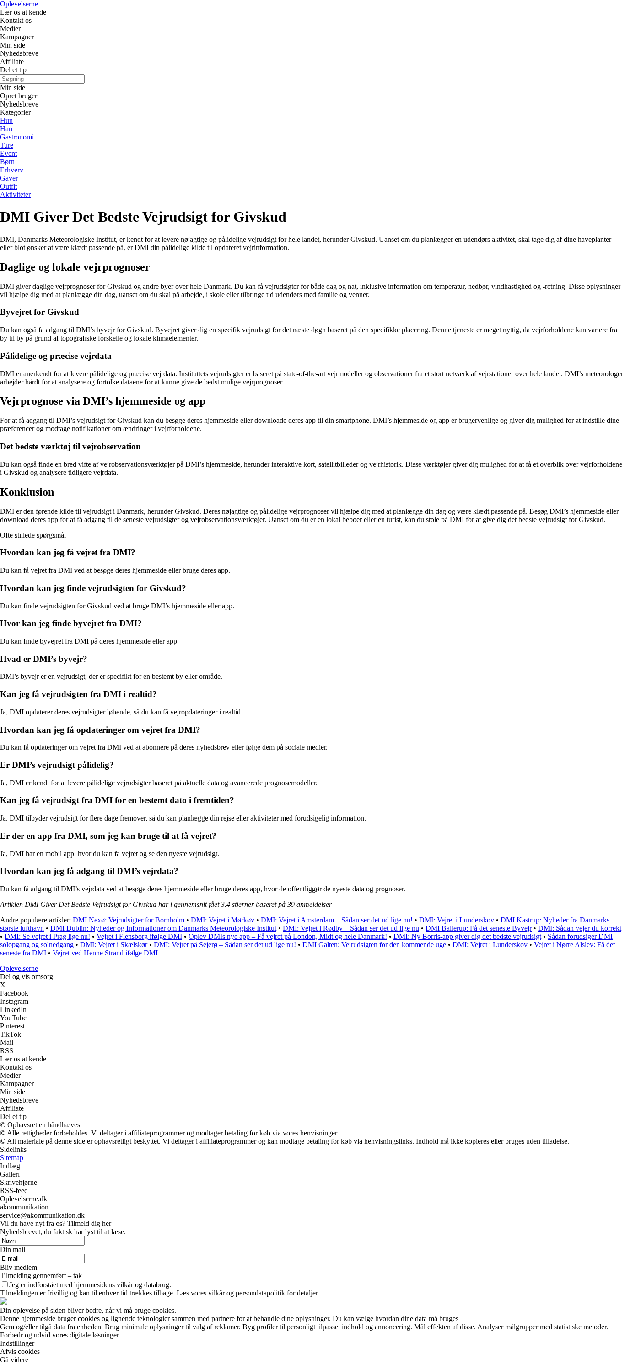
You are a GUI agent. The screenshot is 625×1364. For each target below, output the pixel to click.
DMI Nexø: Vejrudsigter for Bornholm (128, 920)
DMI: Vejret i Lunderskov (456, 920)
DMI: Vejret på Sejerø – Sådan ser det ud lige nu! (225, 944)
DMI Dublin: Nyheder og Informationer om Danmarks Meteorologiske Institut (163, 928)
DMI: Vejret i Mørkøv (222, 920)
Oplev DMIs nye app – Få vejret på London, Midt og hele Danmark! (288, 936)
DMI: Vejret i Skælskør (113, 944)
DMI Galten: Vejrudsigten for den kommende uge (374, 944)
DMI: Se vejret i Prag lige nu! (47, 936)
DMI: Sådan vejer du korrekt (579, 928)
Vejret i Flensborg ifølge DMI (139, 936)
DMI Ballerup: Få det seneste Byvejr (479, 928)
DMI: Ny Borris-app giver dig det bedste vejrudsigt (467, 936)
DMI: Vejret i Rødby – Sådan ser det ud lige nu (351, 928)
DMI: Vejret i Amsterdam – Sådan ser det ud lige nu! (337, 920)
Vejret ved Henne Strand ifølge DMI (105, 953)
